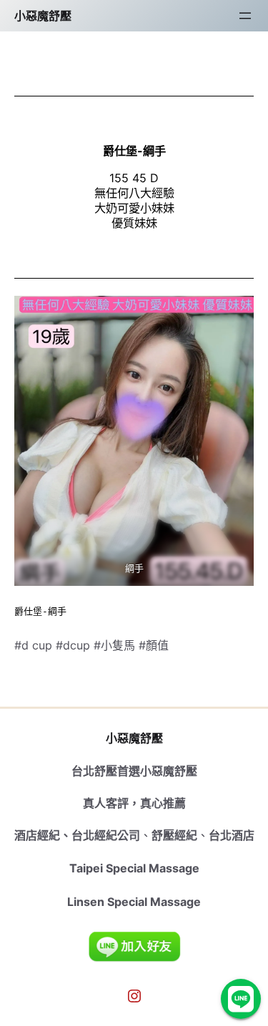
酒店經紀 (37, 835)
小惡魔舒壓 (42, 16)
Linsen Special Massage (134, 902)
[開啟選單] (245, 15)
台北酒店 (231, 835)
